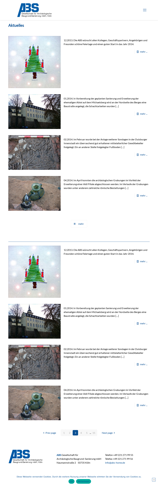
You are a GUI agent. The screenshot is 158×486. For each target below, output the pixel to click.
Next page (107, 432)
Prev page (51, 432)
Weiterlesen (83, 481)
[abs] (34, 10)
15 (93, 432)
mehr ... (143, 51)
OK (71, 481)
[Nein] (154, 480)
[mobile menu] (144, 10)
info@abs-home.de (115, 462)
